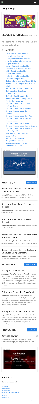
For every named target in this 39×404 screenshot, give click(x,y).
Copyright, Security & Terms (10, 392)
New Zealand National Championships (20, 88)
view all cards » (32, 330)
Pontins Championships (14, 101)
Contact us (5, 386)
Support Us (5, 398)
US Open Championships (15, 141)
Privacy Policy (6, 388)
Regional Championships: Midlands (18, 108)
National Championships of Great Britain (21, 81)
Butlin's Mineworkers (13, 73)
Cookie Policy (6, 390)
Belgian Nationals (12, 63)
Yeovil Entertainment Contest (17, 143)
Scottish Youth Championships (17, 133)
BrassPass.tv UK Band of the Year (18, 68)
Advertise (5, 395)
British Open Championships (16, 71)
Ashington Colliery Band (13, 270)
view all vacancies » (31, 264)
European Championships (15, 78)
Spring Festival (11, 136)
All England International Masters (18, 58)
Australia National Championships (18, 61)
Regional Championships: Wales (17, 123)
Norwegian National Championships (19, 98)
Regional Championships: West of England (21, 126)
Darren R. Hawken (10, 335)
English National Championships (17, 76)
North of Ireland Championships (17, 96)
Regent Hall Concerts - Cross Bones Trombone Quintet (18, 190)
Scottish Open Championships (17, 131)
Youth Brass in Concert (14, 146)
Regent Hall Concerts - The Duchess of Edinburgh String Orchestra (19, 251)
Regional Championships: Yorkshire (19, 128)
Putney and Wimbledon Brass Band (18, 292)
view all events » (31, 182)
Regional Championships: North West (19, 116)
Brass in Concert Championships (17, 66)
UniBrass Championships (15, 138)
